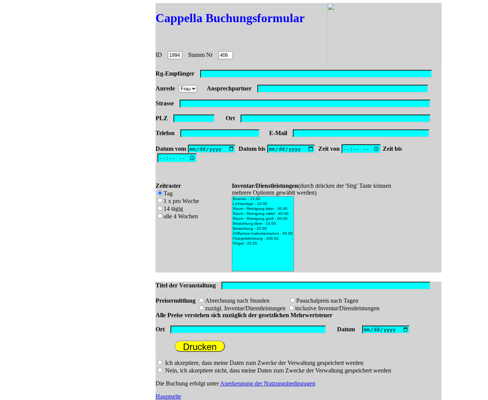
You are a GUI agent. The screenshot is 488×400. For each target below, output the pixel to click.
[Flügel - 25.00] (263, 243)
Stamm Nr (200, 55)
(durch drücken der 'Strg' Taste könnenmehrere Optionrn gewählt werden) (311, 189)
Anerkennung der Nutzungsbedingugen (267, 383)
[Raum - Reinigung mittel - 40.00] (263, 213)
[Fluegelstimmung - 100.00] (263, 238)
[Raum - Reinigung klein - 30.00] (263, 208)
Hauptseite (168, 396)
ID (159, 55)
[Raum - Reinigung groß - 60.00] (263, 218)
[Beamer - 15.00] (263, 199)
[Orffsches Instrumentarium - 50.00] (263, 233)
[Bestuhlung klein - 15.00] (263, 223)
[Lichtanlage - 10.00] (263, 204)
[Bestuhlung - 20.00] (263, 228)
